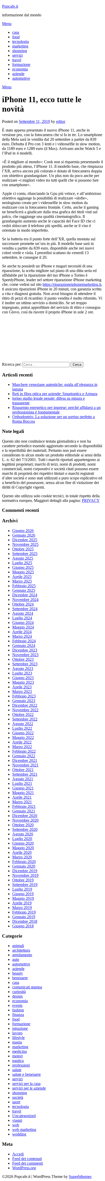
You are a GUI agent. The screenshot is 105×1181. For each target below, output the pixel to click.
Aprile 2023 (22, 687)
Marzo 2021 (22, 802)
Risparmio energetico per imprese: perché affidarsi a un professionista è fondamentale (56, 409)
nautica (18, 1060)
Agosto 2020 (22, 834)
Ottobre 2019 (23, 880)
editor (60, 121)
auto (15, 959)
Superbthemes (80, 1176)
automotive (21, 78)
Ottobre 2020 (23, 825)
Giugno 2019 (23, 894)
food (16, 37)
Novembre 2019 (25, 875)
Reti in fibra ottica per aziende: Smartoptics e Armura (54, 394)
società (17, 1097)
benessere (20, 978)
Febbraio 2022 (24, 751)
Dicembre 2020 (24, 815)
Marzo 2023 (22, 691)
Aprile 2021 (22, 797)
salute (16, 1070)
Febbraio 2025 (24, 586)
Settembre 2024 (24, 609)
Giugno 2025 (23, 567)
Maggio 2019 (23, 898)
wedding (19, 1134)
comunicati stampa (27, 987)
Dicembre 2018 (24, 921)
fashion (18, 1010)
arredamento (22, 955)
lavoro (17, 1033)
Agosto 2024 (22, 613)
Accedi (18, 1154)
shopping (19, 51)
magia (17, 1042)
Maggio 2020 (23, 848)
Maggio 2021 (23, 792)
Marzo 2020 (22, 857)
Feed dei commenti (27, 1163)
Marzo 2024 (22, 636)
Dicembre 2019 (24, 871)
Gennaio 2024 (23, 645)
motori (17, 1056)
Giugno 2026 (23, 530)
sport (16, 1102)
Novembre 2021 (25, 765)
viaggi (17, 1120)
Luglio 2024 (22, 618)
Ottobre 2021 (23, 769)
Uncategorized (24, 1116)
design (17, 996)
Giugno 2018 (23, 926)
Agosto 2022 (22, 724)
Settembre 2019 (24, 884)
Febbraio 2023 (24, 696)
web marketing (24, 1129)
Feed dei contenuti (27, 1158)
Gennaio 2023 (23, 701)
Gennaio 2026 (23, 535)
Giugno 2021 (23, 788)
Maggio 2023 (23, 682)
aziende (18, 74)
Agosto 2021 (22, 779)
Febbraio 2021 (24, 806)
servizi (17, 55)
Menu (6, 23)
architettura (21, 950)
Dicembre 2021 (24, 760)
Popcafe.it (10, 6)
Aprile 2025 (22, 576)
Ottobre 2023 (23, 659)
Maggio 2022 (23, 737)
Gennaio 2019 (23, 917)
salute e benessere (26, 1074)
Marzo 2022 (22, 747)
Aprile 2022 (22, 742)
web (15, 1125)
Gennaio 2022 (23, 756)
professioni (21, 1065)
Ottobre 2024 (23, 604)
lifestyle (18, 1037)
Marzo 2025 (22, 581)
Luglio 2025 (22, 563)
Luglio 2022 (22, 728)
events (17, 1005)
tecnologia (20, 41)
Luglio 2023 (22, 673)
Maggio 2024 (23, 627)
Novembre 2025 (25, 544)
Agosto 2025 (22, 558)
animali (18, 945)
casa (15, 32)
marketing (20, 46)
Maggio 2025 (23, 572)
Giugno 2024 (23, 622)
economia (20, 69)
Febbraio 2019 (24, 912)
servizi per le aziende (29, 1088)
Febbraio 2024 (24, 641)
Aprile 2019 (22, 903)
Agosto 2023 (22, 668)
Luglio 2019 (22, 889)
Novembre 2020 (25, 820)
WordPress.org (24, 1168)
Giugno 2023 (23, 678)
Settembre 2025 (24, 553)
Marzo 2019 (22, 907)
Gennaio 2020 (23, 866)
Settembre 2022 (24, 719)
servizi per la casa (26, 1083)
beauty (17, 973)
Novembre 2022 (25, 710)
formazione (21, 64)
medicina (19, 1051)
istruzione (20, 1028)
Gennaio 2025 (23, 590)
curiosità (19, 991)
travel (16, 60)
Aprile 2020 (22, 852)
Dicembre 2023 (24, 650)
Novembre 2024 (25, 599)
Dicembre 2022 (24, 705)
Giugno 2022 (23, 733)
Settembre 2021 (24, 774)
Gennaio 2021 (23, 811)
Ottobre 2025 (23, 549)
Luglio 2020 (22, 838)
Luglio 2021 (22, 783)
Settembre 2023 (24, 664)
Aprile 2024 (22, 632)
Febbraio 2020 (24, 861)
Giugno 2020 (23, 843)
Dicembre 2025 (24, 540)
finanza (18, 1014)
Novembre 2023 (25, 655)
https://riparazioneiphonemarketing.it (72, 284)
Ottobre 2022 (23, 714)
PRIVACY (91, 500)
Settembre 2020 (24, 829)
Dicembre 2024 (24, 595)
